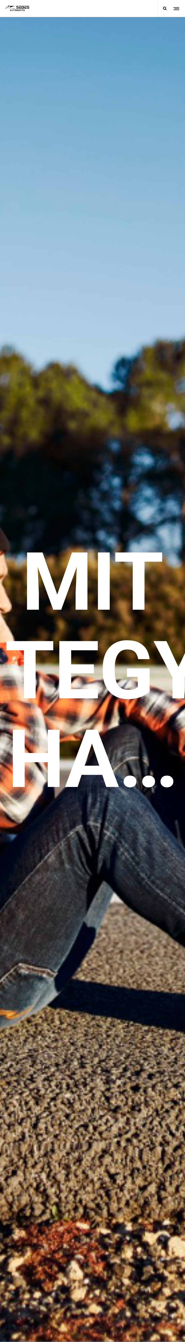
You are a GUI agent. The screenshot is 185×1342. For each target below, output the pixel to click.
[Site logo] (17, 8)
